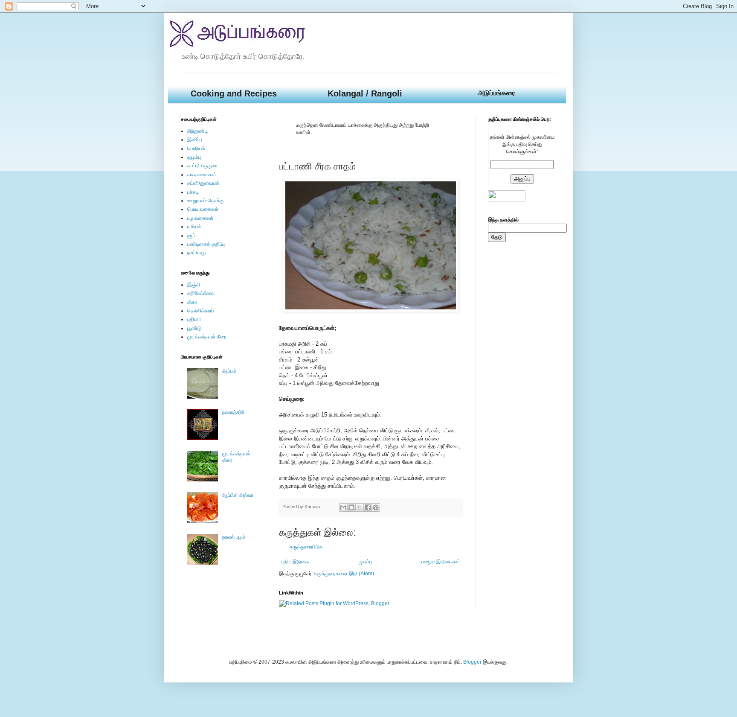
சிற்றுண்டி (197, 131)
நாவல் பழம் (233, 537)
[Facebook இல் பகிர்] (367, 507)
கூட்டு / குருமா (202, 166)
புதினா (194, 319)
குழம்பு (194, 157)
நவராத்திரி (233, 412)
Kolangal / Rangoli (365, 93)
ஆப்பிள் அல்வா (237, 495)
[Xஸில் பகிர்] (359, 507)
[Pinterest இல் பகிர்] (375, 507)
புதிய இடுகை (295, 562)
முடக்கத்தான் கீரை (206, 337)
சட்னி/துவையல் (203, 183)
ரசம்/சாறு (196, 253)
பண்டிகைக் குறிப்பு (206, 244)
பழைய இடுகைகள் (440, 562)
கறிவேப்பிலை (201, 293)
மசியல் (194, 227)
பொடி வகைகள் (203, 209)
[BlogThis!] (351, 507)
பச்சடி (193, 192)
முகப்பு (365, 562)
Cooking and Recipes (234, 93)
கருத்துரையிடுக (306, 547)
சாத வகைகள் (201, 175)
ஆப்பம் (229, 371)
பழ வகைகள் (200, 218)
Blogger (472, 662)
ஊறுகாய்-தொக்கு (205, 201)
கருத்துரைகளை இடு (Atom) (344, 574)
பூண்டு (194, 328)
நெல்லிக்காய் (200, 311)
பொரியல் (196, 149)
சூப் (191, 236)
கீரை (192, 302)
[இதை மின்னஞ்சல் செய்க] (343, 507)
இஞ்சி (193, 285)
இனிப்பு (194, 140)
